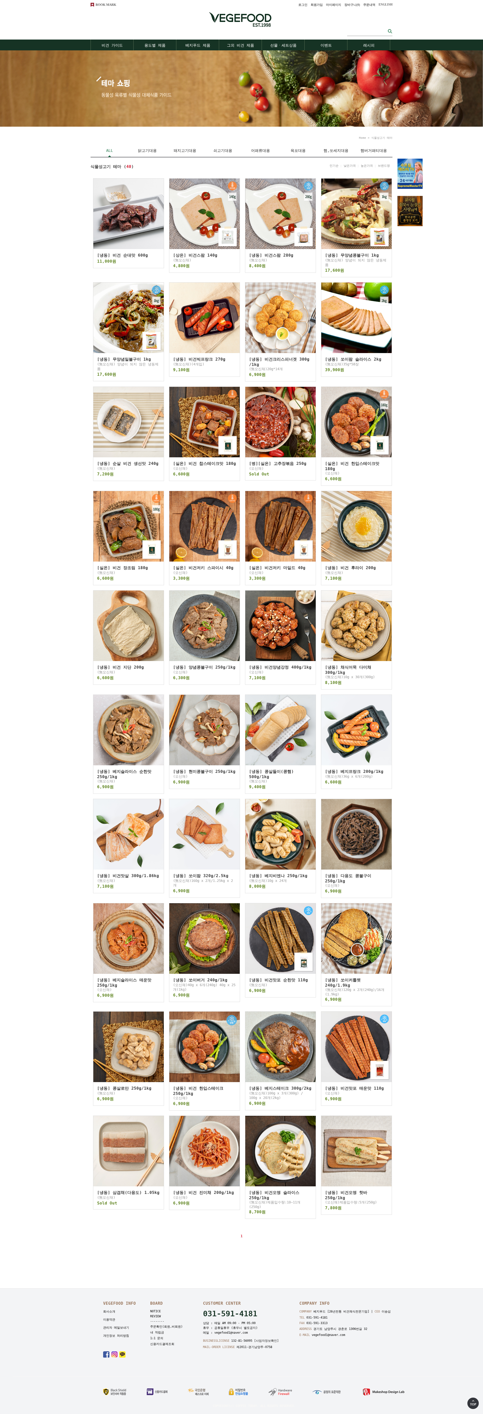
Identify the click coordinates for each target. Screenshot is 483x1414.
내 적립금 (157, 1332)
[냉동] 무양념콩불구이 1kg (352, 255)
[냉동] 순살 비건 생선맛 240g (127, 463)
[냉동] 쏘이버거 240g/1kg (200, 980)
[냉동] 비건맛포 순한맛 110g (278, 980)
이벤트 (326, 45)
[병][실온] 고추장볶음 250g (277, 463)
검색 (389, 31)
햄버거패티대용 (373, 150)
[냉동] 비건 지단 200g (120, 667)
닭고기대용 (147, 150)
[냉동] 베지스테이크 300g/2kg (280, 1088)
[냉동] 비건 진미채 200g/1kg (203, 1192)
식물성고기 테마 (381, 138)
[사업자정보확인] (266, 1340)
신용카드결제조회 (162, 1344)
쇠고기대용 (222, 150)
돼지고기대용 (185, 150)
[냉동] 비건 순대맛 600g (122, 255)
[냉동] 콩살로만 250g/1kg (124, 1088)
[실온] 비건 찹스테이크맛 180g (204, 463)
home (362, 138)
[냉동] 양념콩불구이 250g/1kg (204, 667)
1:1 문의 (156, 1338)
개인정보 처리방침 (116, 1335)
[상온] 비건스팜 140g (195, 255)
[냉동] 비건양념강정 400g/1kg (280, 667)
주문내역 (369, 5)
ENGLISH (385, 4)
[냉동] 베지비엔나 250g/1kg (278, 875)
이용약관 (109, 1319)
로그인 (302, 5)
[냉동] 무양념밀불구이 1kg (124, 359)
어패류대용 (260, 150)
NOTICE (155, 1311)
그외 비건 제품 (240, 45)
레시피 (369, 45)
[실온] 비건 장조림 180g (122, 567)
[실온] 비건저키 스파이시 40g (203, 567)
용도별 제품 (155, 45)
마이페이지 (333, 5)
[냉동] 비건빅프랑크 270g (199, 359)
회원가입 (317, 5)
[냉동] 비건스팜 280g (271, 255)
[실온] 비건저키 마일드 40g (277, 567)
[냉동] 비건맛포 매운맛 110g (354, 1088)
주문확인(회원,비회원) (166, 1326)
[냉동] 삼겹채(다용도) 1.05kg (128, 1192)
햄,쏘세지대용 (336, 150)
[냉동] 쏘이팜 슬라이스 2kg (353, 359)
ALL (109, 150)
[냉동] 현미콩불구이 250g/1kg (204, 771)
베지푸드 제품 (197, 45)
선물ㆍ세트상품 (283, 45)
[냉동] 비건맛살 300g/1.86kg (128, 875)
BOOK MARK (106, 5)
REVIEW (155, 1316)
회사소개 (109, 1311)
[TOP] (473, 1403)
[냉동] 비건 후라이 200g (350, 567)
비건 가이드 (112, 45)
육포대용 (298, 150)
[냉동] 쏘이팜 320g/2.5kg (200, 875)
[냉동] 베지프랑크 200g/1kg (354, 771)
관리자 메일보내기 (116, 1327)
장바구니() (352, 5)
